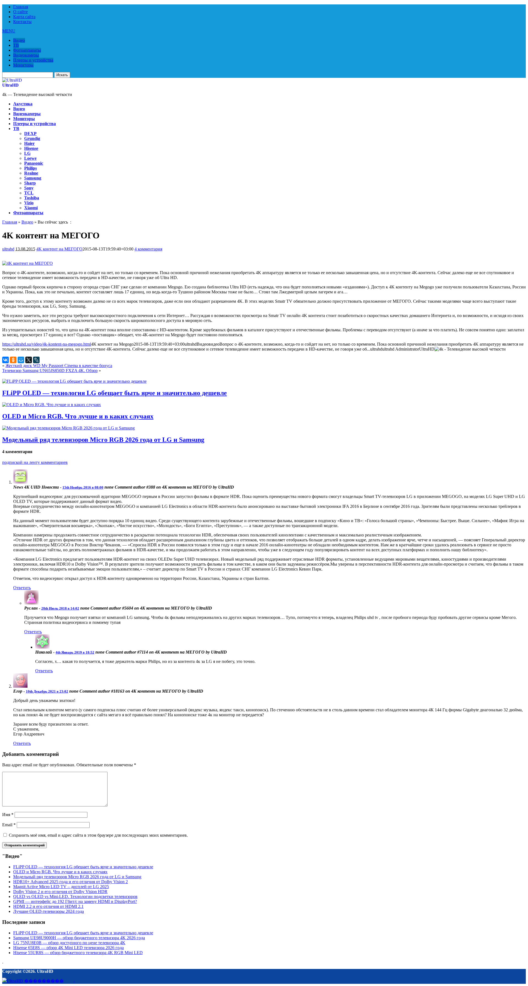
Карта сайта (24, 16)
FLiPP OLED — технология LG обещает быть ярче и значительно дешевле (114, 392)
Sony (29, 188)
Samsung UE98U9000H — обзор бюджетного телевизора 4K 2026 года (79, 937)
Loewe (30, 158)
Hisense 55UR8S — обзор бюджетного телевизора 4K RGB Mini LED (78, 952)
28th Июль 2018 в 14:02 (60, 608)
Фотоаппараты (27, 50)
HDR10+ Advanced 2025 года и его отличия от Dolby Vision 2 (70, 881)
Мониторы (23, 65)
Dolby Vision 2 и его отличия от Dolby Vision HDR (60, 891)
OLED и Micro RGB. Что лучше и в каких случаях (77, 416)
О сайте (20, 11)
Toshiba (31, 197)
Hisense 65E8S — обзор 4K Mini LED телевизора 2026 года (68, 947)
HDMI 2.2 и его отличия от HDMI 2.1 (48, 906)
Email (9, 824)
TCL (29, 193)
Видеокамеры (26, 55)
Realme (31, 173)
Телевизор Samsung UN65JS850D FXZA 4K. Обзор (50, 370)
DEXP (30, 133)
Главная (20, 6)
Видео (19, 40)
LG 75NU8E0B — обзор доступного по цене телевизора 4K (69, 942)
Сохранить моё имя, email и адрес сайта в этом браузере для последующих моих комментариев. (98, 835)
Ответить (22, 587)
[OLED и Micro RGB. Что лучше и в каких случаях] (51, 404)
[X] (28, 360)
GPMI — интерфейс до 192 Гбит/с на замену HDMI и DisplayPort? (75, 901)
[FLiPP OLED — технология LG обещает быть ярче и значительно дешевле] (74, 381)
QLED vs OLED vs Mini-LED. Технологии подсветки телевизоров (75, 896)
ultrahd (8, 249)
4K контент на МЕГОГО (59, 249)
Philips (30, 168)
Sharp (30, 183)
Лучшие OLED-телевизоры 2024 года (48, 911)
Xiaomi (31, 207)
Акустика (22, 103)
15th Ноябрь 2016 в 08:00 (82, 487)
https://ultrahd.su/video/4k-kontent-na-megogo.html (46, 344)
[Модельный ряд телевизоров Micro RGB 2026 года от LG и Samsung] (68, 428)
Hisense (31, 148)
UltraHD (10, 85)
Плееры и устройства (33, 60)
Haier (29, 143)
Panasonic (33, 163)
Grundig (32, 138)
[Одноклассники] (13, 360)
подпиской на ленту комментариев (35, 462)
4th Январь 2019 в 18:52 (75, 652)
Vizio (29, 202)
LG (27, 153)
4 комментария (148, 249)
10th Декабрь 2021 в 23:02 (47, 691)
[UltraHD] (12, 80)
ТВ (16, 45)
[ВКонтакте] (5, 360)
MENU (8, 31)
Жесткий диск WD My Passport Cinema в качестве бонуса (59, 365)
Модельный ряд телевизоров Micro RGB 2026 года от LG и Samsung (103, 439)
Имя (7, 814)
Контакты (22, 21)
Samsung (32, 178)
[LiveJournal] (36, 360)
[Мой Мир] (21, 360)
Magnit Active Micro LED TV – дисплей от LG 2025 (61, 886)
